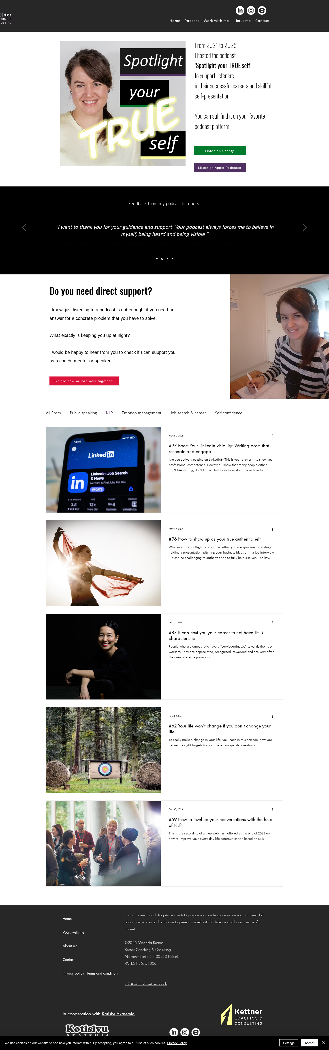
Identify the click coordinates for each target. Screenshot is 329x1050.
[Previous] (24, 228)
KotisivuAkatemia (118, 1014)
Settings (289, 1043)
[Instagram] (251, 10)
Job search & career (188, 413)
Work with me (73, 932)
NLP (109, 413)
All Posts (53, 413)
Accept (309, 1043)
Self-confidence (228, 413)
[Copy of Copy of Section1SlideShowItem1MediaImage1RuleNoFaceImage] (167, 258)
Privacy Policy (177, 1043)
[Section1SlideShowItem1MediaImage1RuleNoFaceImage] (157, 258)
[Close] (323, 1042)
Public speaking (83, 413)
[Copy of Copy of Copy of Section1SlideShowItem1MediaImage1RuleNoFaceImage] (172, 258)
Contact (69, 959)
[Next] (305, 228)
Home (67, 918)
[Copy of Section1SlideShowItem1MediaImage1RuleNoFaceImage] (162, 259)
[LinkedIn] (240, 10)
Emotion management (142, 413)
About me (70, 946)
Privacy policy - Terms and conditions (91, 973)
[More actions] (274, 436)
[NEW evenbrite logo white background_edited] (262, 10)
